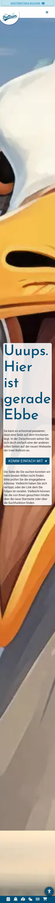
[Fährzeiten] (16, 899)
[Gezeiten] (38, 899)
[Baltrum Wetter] (30, 899)
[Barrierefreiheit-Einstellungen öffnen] (49, 891)
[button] (27, 3)
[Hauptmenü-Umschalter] (47, 12)
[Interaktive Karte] (23, 899)
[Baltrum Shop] (45, 899)
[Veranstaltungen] (8, 899)
